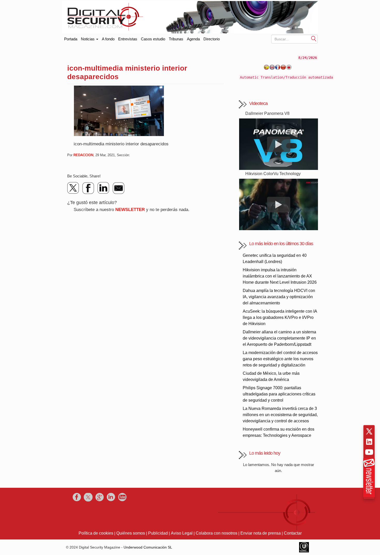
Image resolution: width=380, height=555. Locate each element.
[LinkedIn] (103, 188)
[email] (118, 188)
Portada (70, 38)
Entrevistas (127, 39)
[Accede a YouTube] (369, 452)
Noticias (88, 39)
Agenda (193, 39)
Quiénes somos (130, 533)
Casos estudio (153, 39)
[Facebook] (88, 188)
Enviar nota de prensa (260, 533)
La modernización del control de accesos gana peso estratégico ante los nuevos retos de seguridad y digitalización (280, 358)
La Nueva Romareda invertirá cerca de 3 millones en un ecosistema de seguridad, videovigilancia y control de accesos (280, 414)
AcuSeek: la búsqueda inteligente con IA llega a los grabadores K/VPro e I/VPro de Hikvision (280, 317)
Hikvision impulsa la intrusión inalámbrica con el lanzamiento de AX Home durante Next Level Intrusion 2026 (280, 276)
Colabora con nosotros (216, 533)
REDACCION (83, 155)
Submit (313, 38)
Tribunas (176, 39)
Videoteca (258, 103)
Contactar (293, 533)
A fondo (108, 39)
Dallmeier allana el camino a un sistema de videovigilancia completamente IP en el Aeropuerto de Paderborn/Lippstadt (279, 338)
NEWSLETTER (130, 209)
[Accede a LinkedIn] (369, 442)
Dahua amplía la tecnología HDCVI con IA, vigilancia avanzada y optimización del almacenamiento (279, 296)
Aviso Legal (182, 533)
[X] (73, 188)
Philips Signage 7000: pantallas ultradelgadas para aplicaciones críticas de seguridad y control (279, 394)
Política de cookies (96, 533)
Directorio (211, 39)
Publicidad (158, 533)
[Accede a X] (369, 431)
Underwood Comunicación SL (148, 547)
